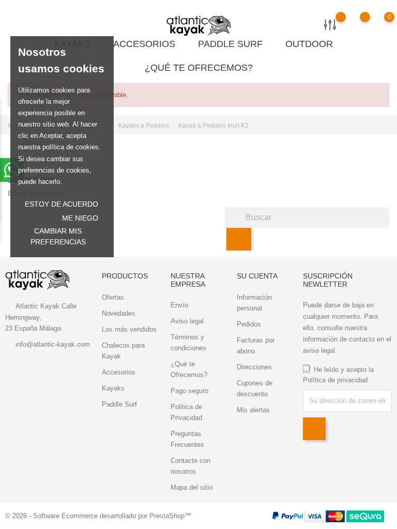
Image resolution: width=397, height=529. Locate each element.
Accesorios (148, 43)
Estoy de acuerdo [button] (61, 204)
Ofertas (113, 297)
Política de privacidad (335, 380)
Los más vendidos (129, 329)
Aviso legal (187, 321)
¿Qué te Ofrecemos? (199, 68)
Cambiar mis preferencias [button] (58, 236)
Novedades (118, 313)
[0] (379, 24)
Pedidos (249, 324)
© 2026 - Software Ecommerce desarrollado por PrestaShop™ (98, 516)
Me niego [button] (80, 218)
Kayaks (113, 388)
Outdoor (313, 43)
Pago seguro (189, 391)
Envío (179, 305)
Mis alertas (253, 410)
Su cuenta (257, 276)
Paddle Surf (234, 43)
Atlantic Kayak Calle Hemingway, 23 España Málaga (41, 317)
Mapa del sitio (191, 487)
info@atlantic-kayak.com (53, 344)
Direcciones (254, 367)
